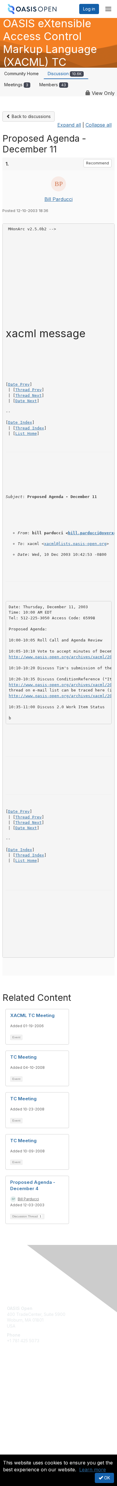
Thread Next (28, 395)
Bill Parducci (58, 199)
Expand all (69, 125)
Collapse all (99, 125)
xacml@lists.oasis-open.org (75, 543)
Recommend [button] (97, 163)
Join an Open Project (28, 1388)
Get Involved (19, 1380)
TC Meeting (23, 1057)
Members (52, 84)
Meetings (16, 84)
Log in (89, 8)
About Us (16, 1452)
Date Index (20, 422)
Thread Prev (28, 390)
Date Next (26, 401)
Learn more (92, 1470)
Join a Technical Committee (34, 1397)
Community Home (21, 73)
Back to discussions (30, 116)
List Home (26, 433)
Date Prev (19, 384)
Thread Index (29, 428)
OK (106, 1477)
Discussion (65, 73)
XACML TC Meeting (32, 1015)
